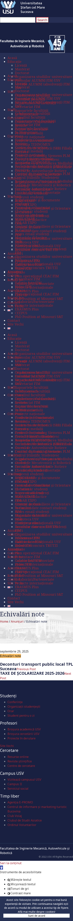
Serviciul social (17, 788)
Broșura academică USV (24, 729)
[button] (1, 867)
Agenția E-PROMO (20, 802)
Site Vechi (7, 746)
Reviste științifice (19, 761)
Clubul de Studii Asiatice (24, 820)
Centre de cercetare (21, 766)
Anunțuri (17, 621)
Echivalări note (10, 656)
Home (4, 621)
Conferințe (15, 702)
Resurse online (18, 757)
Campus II (14, 784)
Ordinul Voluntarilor (21, 825)
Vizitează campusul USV (24, 779)
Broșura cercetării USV (23, 734)
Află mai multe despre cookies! (36, 911)
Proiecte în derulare (21, 738)
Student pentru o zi (21, 715)
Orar (10, 711)
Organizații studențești (23, 706)
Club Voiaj (14, 816)
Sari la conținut (11, 863)
